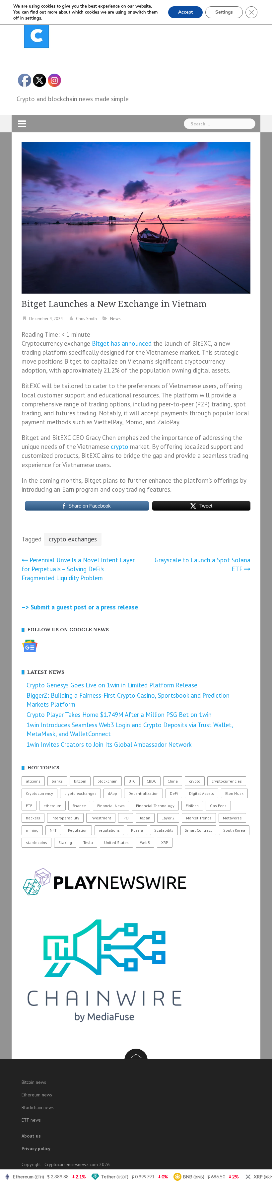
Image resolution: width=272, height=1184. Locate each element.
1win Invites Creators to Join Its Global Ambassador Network (109, 744)
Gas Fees (218, 805)
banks (57, 781)
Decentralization (143, 793)
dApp (112, 793)
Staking (65, 842)
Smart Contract (198, 830)
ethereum (52, 805)
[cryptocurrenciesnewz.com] (36, 37)
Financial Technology (155, 805)
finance (79, 805)
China (173, 781)
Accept (185, 12)
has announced (131, 343)
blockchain (107, 781)
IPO (125, 817)
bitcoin (80, 781)
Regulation (78, 830)
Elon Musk (234, 793)
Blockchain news (38, 1107)
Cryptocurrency (39, 793)
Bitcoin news (34, 1082)
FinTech (192, 805)
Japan (145, 817)
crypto (119, 447)
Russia (137, 830)
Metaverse (232, 817)
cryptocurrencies (227, 781)
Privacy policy (36, 1148)
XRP (164, 842)
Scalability (163, 830)
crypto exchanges (73, 539)
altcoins (33, 781)
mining (32, 830)
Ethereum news (37, 1095)
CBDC (151, 781)
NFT (53, 830)
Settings (224, 12)
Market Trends (199, 817)
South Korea (234, 830)
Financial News (111, 805)
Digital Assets (201, 793)
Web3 (145, 842)
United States (116, 842)
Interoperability (65, 817)
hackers (33, 817)
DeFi (174, 793)
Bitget (100, 343)
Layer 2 (168, 817)
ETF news (31, 1120)
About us (31, 1136)
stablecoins (36, 842)
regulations (109, 830)
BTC (132, 781)
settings (33, 18)
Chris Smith (86, 318)
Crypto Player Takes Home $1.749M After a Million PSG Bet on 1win (119, 715)
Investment (101, 817)
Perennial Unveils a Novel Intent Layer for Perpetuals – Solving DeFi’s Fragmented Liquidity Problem (78, 569)
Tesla (88, 842)
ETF (29, 805)
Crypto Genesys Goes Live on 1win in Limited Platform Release (112, 685)
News (115, 318)
